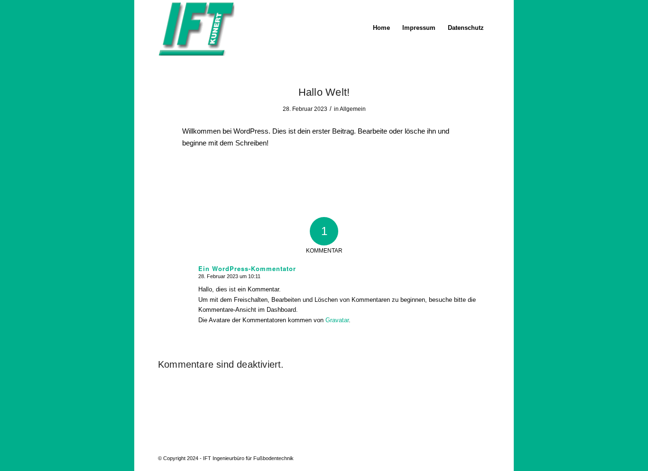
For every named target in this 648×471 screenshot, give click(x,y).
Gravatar (337, 320)
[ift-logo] (196, 28)
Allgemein (353, 109)
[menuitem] (381, 28)
